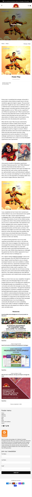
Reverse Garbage (17, 256)
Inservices (3, 415)
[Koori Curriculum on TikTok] (6, 426)
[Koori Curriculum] (16, 5)
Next (29, 43)
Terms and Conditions (6, 421)
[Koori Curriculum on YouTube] (8, 426)
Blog (2, 418)
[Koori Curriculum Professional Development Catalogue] (16, 357)
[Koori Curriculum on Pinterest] (5, 426)
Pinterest (5, 217)
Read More (4, 340)
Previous (25, 43)
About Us (3, 414)
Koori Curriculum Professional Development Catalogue (15, 345)
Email (2, 466)
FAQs (2, 420)
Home (3, 43)
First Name (3, 454)
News (7, 43)
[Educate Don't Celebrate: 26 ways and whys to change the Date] (16, 388)
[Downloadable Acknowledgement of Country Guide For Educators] (16, 328)
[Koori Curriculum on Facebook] (2, 426)
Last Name (3, 460)
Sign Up (16, 472)
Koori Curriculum (17, 480)
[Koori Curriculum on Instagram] (3, 426)
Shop (2, 417)
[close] (30, 1)
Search (2, 423)
